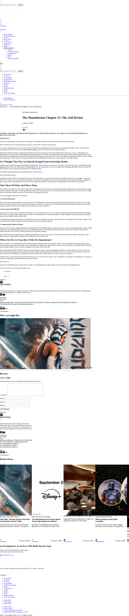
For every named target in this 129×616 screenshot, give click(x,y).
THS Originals (8, 34)
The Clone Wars (36, 302)
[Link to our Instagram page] (5, 573)
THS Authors (8, 602)
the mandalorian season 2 (25, 304)
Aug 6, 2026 (121, 540)
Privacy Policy (8, 608)
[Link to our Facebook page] (12, 573)
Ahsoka (16, 516)
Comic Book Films (13, 52)
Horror (10, 55)
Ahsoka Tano (20, 148)
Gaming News (12, 53)
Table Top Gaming (13, 58)
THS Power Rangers (10, 81)
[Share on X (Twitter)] (4, 309)
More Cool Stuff (9, 48)
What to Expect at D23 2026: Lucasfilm (106, 520)
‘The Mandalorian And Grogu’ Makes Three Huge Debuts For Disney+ (46, 520)
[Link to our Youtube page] (8, 573)
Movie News (8, 39)
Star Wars (7, 83)
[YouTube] (4, 295)
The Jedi (45, 302)
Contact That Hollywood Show (13, 610)
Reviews (6, 38)
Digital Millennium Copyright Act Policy (16, 612)
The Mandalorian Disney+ (8, 304)
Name (2, 398)
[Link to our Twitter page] (1, 573)
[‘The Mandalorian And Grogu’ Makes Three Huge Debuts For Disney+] (77, 515)
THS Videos (7, 603)
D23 (110, 516)
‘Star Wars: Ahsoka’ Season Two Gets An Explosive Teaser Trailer (15, 520)
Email (2, 402)
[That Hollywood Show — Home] (9, 18)
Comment (3, 395)
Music (5, 46)
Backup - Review (13, 302)
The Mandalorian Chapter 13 (67, 302)
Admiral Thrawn (37, 172)
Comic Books (8, 43)
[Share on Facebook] (1, 309)
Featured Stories (8, 88)
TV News (7, 41)
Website (2, 405)
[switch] (1, 22)
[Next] (4, 463)
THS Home (3, 106)
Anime (10, 50)
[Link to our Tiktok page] (15, 573)
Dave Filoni (23, 302)
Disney (6, 84)
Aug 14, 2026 (87, 367)
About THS (7, 600)
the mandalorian (53, 302)
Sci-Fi (9, 57)
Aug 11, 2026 (89, 540)
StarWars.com (10, 268)
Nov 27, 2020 (28, 123)
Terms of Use (8, 607)
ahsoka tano (33, 112)
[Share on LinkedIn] (6, 309)
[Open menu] (1, 1)
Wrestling (6, 44)
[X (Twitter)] (1, 295)
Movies (41, 516)
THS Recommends (9, 36)
